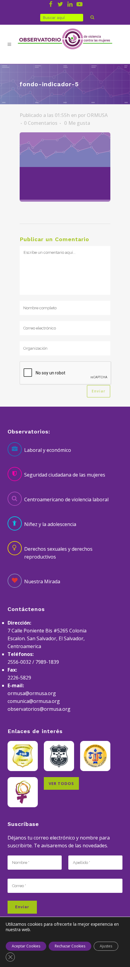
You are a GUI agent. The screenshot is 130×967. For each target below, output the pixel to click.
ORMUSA (97, 115)
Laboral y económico (47, 450)
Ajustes (106, 946)
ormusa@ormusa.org (32, 693)
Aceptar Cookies (26, 946)
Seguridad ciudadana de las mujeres (64, 474)
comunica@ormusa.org (34, 701)
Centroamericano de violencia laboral (66, 499)
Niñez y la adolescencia (50, 524)
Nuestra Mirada (42, 581)
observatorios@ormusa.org (39, 709)
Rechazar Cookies (70, 946)
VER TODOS (61, 783)
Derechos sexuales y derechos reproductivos (58, 553)
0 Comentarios (40, 123)
